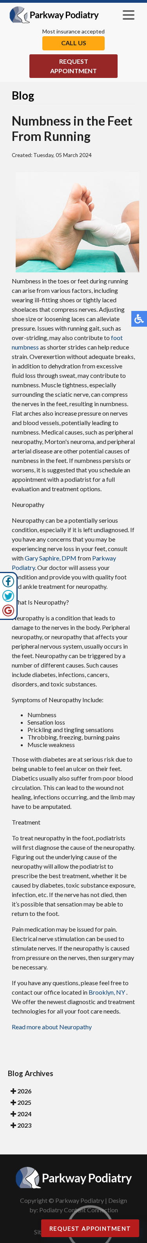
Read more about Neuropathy (52, 1026)
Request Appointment (73, 65)
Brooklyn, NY (107, 992)
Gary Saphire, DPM (50, 558)
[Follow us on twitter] (8, 599)
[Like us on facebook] (8, 585)
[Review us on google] (8, 614)
